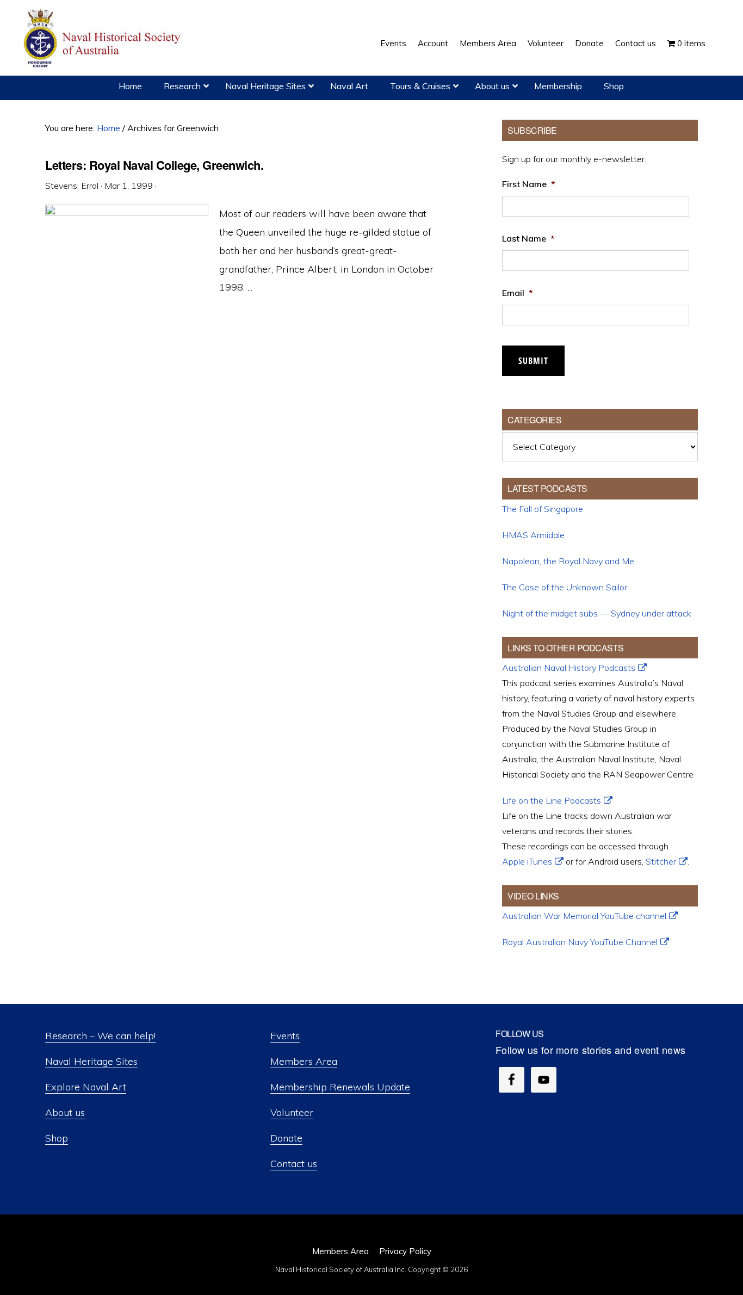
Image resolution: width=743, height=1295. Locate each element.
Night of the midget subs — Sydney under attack (596, 613)
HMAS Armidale (533, 534)
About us (65, 1112)
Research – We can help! (100, 1035)
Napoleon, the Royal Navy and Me (568, 561)
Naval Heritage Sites (91, 1061)
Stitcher (661, 861)
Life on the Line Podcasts (551, 800)
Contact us (293, 1163)
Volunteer (291, 1112)
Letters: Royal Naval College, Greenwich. (154, 165)
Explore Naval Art (85, 1087)
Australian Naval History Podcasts (568, 667)
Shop (56, 1138)
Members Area (303, 1061)
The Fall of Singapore (542, 508)
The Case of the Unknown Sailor (564, 587)
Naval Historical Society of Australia (103, 39)
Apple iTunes (527, 861)
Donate (286, 1138)
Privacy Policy (405, 1251)
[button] (717, 35)
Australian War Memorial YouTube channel (584, 915)
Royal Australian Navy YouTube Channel (580, 941)
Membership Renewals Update (340, 1087)
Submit (533, 361)
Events (285, 1035)
